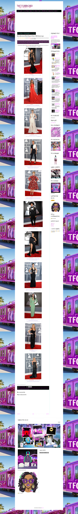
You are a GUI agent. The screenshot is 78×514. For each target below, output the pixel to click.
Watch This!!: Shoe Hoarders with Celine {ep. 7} (57, 104)
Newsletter (50, 11)
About (21, 11)
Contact (55, 11)
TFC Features (44, 11)
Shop (40, 11)
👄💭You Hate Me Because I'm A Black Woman (57, 66)
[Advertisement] (39, 22)
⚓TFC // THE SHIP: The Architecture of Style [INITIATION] (54, 37)
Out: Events (35, 11)
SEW (31, 11)
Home (18, 11)
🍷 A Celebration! (57, 72)
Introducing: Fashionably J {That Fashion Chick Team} (57, 90)
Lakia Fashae (26, 11)
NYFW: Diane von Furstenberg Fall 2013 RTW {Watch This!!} (57, 111)
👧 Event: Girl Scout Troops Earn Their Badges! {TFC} (57, 77)
